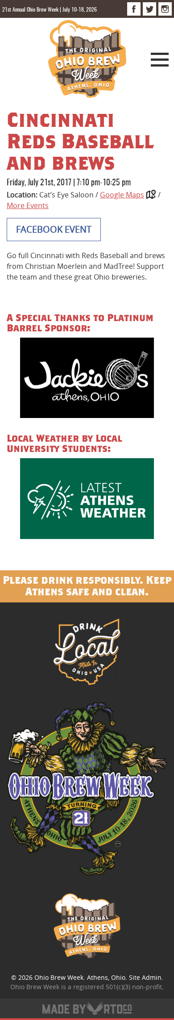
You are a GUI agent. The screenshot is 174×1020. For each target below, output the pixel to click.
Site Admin (145, 977)
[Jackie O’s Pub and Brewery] (87, 379)
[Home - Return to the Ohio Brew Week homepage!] (87, 60)
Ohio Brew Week (58, 977)
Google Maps (122, 195)
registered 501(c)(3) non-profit (117, 986)
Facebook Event (53, 229)
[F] (134, 9)
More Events (28, 205)
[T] (149, 9)
